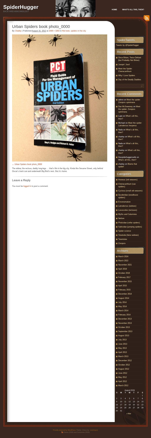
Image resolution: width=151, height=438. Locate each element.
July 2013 (122, 340)
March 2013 (123, 356)
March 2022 (123, 260)
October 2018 (124, 273)
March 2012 (123, 385)
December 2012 (125, 360)
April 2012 (122, 381)
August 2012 (123, 369)
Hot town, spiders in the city (74, 31)
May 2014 (122, 306)
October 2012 (124, 365)
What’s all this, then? (133, 10)
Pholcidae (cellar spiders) (129, 223)
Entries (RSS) (68, 432)
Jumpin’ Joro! (124, 64)
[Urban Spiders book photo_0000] (59, 98)
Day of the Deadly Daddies (129, 79)
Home (114, 10)
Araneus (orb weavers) (127, 180)
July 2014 (122, 302)
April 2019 (122, 269)
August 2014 (123, 298)
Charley (18, 31)
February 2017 (124, 277)
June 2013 (122, 344)
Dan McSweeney (125, 106)
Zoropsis (122, 243)
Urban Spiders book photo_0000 (28, 164)
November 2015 (125, 281)
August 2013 (123, 335)
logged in (27, 186)
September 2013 (125, 331)
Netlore (121, 218)
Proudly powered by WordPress (64, 430)
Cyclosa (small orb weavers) (130, 191)
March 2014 (123, 310)
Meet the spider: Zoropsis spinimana (129, 109)
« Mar (129, 414)
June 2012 (122, 373)
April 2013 (122, 352)
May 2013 (122, 348)
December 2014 (125, 294)
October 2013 (124, 327)
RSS (146, 19)
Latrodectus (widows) (127, 206)
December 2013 (125, 319)
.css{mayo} (94, 430)
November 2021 (125, 265)
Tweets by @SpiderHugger (127, 45)
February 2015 (124, 290)
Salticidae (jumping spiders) (130, 227)
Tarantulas (122, 239)
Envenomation (124, 202)
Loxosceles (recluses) (127, 210)
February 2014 (124, 315)
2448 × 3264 (54, 31)
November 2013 (125, 323)
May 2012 (122, 377)
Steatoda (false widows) (128, 235)
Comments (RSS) (83, 432)
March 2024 (123, 256)
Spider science (124, 231)
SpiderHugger (20, 7)
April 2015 (122, 285)
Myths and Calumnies (127, 214)
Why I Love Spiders (126, 75)
